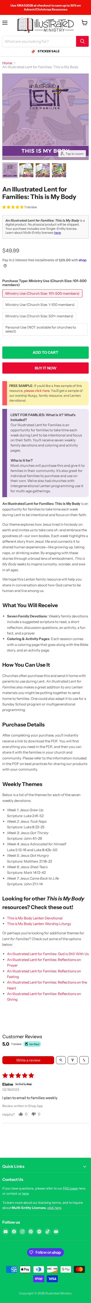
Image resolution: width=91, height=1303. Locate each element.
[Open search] (61, 1060)
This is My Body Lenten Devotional (35, 918)
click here (54, 1208)
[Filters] (72, 1060)
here (57, 232)
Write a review (28, 1060)
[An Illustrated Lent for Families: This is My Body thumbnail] (10, 170)
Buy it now (45, 368)
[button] (13, 207)
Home (7, 63)
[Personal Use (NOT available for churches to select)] (45, 336)
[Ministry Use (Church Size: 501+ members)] (39, 321)
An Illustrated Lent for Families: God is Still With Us (48, 954)
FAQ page (70, 1188)
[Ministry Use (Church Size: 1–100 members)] (40, 310)
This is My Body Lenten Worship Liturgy (39, 923)
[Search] (82, 41)
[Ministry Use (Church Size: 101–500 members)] (43, 298)
